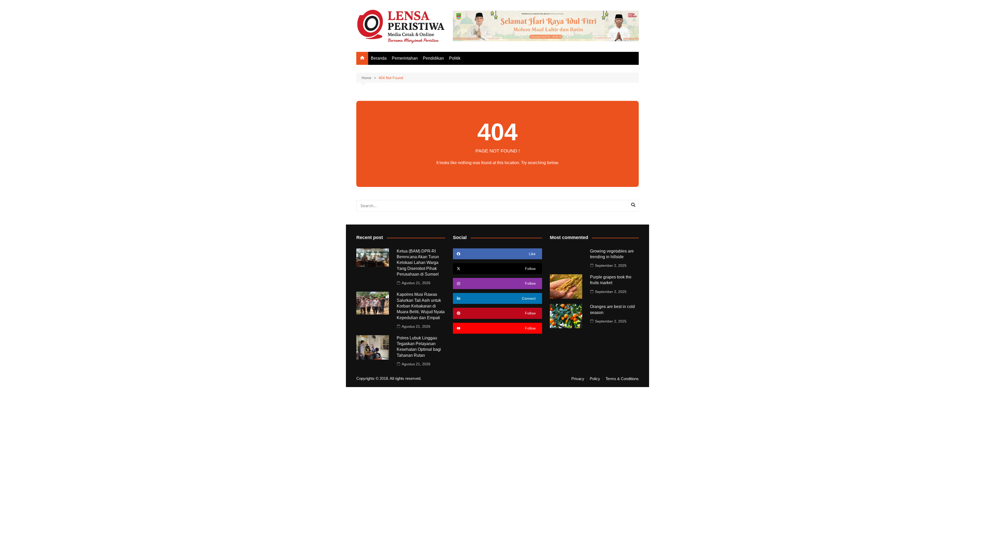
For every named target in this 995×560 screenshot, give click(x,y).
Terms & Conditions (622, 379)
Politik (454, 58)
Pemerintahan (405, 58)
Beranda (379, 58)
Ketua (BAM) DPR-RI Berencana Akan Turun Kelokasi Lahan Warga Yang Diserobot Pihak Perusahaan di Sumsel (418, 263)
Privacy (577, 379)
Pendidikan (433, 58)
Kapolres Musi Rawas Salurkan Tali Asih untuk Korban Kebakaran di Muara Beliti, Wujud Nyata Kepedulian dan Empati (421, 306)
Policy (595, 379)
